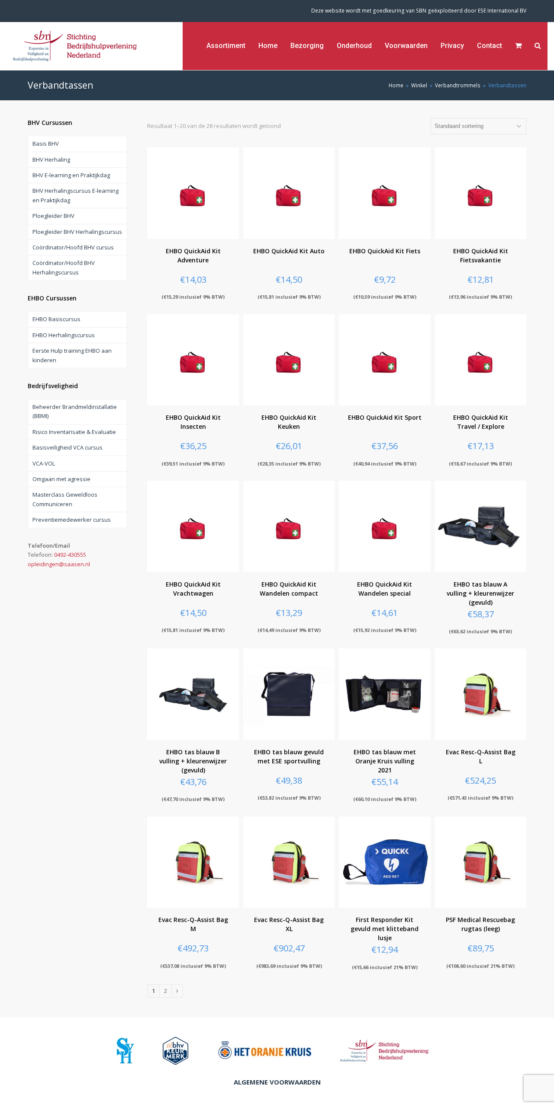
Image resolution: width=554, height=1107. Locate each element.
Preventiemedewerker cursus (71, 519)
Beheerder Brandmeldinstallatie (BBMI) (74, 411)
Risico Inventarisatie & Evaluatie (74, 432)
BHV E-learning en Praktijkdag (71, 175)
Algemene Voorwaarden (277, 1082)
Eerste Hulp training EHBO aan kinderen (72, 355)
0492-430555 (70, 554)
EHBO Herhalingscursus (63, 335)
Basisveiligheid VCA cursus (67, 447)
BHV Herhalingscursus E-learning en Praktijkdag (75, 195)
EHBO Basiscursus (56, 319)
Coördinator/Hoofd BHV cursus (73, 247)
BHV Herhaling (51, 159)
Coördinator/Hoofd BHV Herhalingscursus (63, 267)
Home (396, 85)
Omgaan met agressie (61, 479)
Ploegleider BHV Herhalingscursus (77, 232)
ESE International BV (502, 10)
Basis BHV (45, 143)
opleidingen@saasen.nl (59, 564)
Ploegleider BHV (53, 216)
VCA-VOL (43, 463)
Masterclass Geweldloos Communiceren (64, 499)
